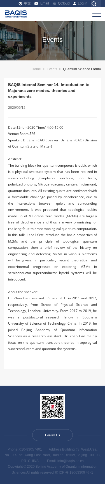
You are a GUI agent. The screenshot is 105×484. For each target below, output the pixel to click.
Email (44, 3)
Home (36, 69)
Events (52, 69)
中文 (27, 3)
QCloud (64, 3)
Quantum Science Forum (82, 69)
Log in (82, 3)
